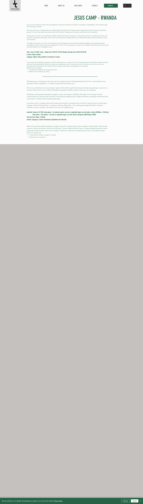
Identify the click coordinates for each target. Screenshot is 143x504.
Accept (134, 501)
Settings (125, 501)
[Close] (140, 500)
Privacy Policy (58, 501)
